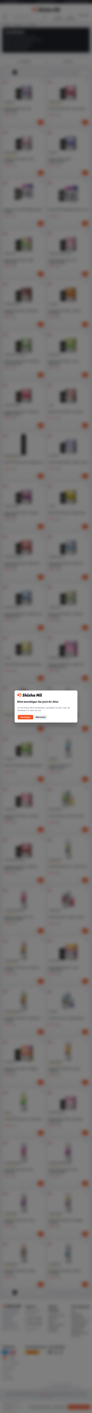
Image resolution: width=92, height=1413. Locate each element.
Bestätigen (25, 717)
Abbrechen (41, 717)
